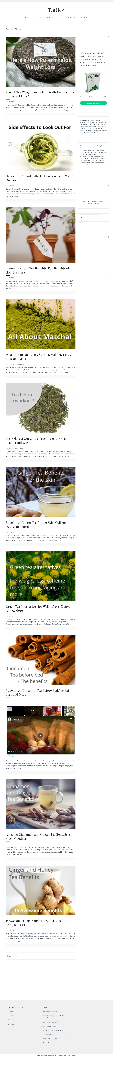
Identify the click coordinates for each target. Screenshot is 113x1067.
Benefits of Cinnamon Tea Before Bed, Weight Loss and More (37, 692)
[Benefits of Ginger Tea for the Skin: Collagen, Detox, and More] (40, 516)
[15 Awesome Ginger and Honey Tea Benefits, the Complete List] (40, 915)
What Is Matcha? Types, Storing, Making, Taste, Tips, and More (38, 356)
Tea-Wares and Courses (43, 17)
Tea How (56, 10)
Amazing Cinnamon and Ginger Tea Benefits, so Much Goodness (39, 836)
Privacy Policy (47, 1043)
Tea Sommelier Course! (50, 1022)
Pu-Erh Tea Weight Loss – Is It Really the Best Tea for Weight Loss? (40, 94)
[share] (71, 718)
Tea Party (15, 719)
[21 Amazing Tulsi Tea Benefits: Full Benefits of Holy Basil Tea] (40, 262)
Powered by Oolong (42, 1055)
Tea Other (10, 616)
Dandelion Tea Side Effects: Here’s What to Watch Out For (40, 178)
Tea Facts (61, 17)
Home (26, 17)
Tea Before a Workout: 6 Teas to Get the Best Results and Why (36, 440)
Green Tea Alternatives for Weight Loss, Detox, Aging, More (38, 608)
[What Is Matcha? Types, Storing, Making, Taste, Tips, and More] (40, 349)
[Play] (52, 711)
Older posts (11, 956)
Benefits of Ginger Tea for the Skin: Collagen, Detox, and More (37, 524)
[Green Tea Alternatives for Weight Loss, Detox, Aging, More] (40, 600)
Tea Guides (84, 17)
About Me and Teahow (50, 1011)
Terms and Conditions (50, 1039)
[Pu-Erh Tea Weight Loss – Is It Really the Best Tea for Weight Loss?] (40, 86)
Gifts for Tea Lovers (49, 1034)
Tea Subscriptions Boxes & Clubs (53, 1030)
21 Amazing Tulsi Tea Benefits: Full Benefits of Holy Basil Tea (37, 270)
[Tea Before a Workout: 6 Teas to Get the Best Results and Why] (40, 432)
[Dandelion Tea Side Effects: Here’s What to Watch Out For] (40, 170)
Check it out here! (88, 65)
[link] (9, 719)
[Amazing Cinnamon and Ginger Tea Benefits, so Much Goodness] (40, 828)
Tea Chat (72, 17)
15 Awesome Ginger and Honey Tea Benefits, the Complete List (39, 923)
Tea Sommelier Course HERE (97, 97)
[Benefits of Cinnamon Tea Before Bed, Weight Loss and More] (40, 684)
